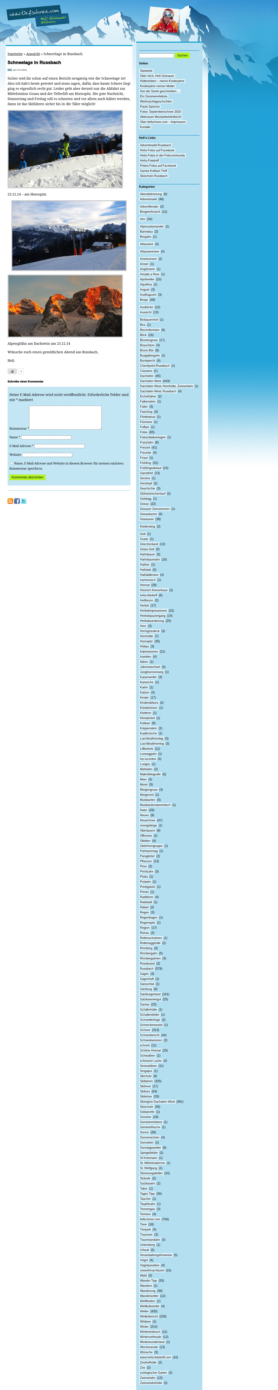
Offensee (146, 835)
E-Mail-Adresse (21, 446)
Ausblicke (146, 307)
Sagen (144, 973)
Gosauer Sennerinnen (155, 509)
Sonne (144, 1132)
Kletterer (145, 713)
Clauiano (146, 370)
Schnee (145, 1030)
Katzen (144, 692)
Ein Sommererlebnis (153, 96)
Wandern (146, 1285)
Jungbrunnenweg (151, 672)
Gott (142, 534)
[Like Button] (12, 371)
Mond (144, 784)
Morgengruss (149, 789)
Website (15, 455)
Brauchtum (147, 345)
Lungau (145, 764)
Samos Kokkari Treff (153, 170)
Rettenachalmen (151, 938)
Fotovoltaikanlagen (153, 437)
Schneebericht (149, 1035)
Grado (144, 539)
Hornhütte (146, 636)
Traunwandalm (150, 1239)
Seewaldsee (148, 1065)
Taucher (145, 1198)
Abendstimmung (151, 194)
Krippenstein (148, 728)
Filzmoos (146, 422)
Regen (144, 912)
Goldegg (145, 498)
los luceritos (148, 759)
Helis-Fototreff (149, 160)
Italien (144, 661)
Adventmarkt (148, 199)
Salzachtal (147, 984)
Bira (142, 324)
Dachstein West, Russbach (158, 391)
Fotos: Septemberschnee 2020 (160, 111)
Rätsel (144, 907)
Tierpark (145, 1229)
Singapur (146, 1071)
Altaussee (146, 244)
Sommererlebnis (151, 1122)
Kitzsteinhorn (149, 707)
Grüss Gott (147, 549)
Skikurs (145, 1091)
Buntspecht (147, 360)
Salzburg (146, 989)
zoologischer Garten (153, 1372)
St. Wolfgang (148, 1168)
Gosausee (147, 519)
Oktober (145, 840)
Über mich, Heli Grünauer (157, 75)
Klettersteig (147, 526)
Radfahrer (146, 897)
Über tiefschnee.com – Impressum (163, 122)
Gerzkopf (146, 483)
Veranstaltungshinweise (156, 1255)
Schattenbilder (149, 1014)
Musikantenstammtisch (155, 805)
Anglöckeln (147, 269)
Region (145, 927)
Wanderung (147, 1290)
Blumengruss (149, 340)
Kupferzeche (148, 733)
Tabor (144, 1188)
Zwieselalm (147, 1377)
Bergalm (145, 236)
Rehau (144, 932)
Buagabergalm (150, 355)
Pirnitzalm (146, 871)
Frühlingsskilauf (150, 468)
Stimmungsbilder (151, 1173)
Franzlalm (146, 442)
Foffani (144, 427)
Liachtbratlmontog (152, 743)
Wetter (144, 1311)
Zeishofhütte (148, 1362)
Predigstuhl (147, 886)
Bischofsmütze (150, 329)
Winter (144, 1326)
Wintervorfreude (150, 1336)
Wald (143, 1275)
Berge (144, 299)
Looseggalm (148, 753)
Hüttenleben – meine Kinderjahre (162, 81)
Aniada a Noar (149, 274)
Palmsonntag (149, 851)
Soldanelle (147, 1111)
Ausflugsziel (148, 294)
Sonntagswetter (150, 1147)
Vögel (144, 1260)
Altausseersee (149, 251)
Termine (145, 1214)
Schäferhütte (148, 1009)
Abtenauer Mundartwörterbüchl (160, 116)
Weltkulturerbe (149, 1306)
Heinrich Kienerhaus (154, 590)
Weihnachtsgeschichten (156, 101)
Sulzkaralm (147, 1183)
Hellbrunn (146, 600)
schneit (145, 1045)
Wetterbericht (149, 1316)
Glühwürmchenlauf (152, 493)
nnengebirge (148, 825)
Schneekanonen (151, 1040)
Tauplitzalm (147, 1204)
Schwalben (147, 1055)
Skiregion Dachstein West (157, 1101)
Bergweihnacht (150, 211)
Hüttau (144, 646)
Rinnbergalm (148, 953)
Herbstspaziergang (152, 615)
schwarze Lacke (151, 1060)
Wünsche (146, 1352)
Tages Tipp (147, 1193)
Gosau (144, 503)
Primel (144, 892)
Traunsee (146, 1234)
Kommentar (19, 428)
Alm (142, 219)
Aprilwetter (147, 279)
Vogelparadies (149, 1265)
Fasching (146, 411)
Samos (144, 1004)
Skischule (146, 1106)
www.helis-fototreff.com (155, 1357)
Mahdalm (146, 769)
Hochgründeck (150, 631)
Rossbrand (147, 963)
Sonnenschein (149, 1137)
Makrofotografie (150, 774)
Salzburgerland (150, 994)
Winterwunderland (152, 1342)
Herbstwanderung (152, 620)
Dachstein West (150, 381)
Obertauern (147, 830)
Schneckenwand (151, 1024)
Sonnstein (147, 1142)
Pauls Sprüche (150, 106)
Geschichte (147, 488)
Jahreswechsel (150, 666)
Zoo (142, 1367)
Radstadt (146, 902)
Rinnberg (146, 948)
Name (14, 437)
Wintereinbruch (150, 1331)
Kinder (144, 697)
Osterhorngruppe (151, 845)
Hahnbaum (147, 554)
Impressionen (149, 651)
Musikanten (147, 799)
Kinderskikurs (149, 702)
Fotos (144, 432)
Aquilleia (146, 284)
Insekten (145, 656)
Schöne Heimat (150, 1050)
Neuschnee (147, 820)
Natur (143, 810)
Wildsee (145, 1321)
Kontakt (145, 127)
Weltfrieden (147, 1301)
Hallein (145, 564)
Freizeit (145, 447)
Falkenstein (148, 401)
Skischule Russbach (154, 175)
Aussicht (33, 54)
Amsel (144, 264)
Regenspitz (147, 922)
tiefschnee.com (150, 1219)
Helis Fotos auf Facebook (157, 150)
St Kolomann (148, 1157)
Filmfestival (147, 416)
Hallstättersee (149, 574)
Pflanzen (146, 861)
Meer (143, 779)
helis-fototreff (148, 595)
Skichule (146, 1076)
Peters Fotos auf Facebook (158, 165)
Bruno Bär (147, 350)
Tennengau (147, 1209)
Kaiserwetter (148, 677)
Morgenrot (147, 794)
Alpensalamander (152, 226)
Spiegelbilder (149, 1152)
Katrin (144, 687)
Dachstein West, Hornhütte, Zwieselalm (166, 386)
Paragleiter (147, 856)
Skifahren (146, 1081)
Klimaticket (147, 718)
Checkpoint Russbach (155, 365)
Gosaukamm (148, 514)
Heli (10, 69)
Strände (145, 1178)
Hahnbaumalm (150, 559)
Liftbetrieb (146, 748)
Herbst (144, 605)
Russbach (147, 968)
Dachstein (147, 376)
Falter (144, 406)
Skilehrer (146, 1096)
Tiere (143, 1224)
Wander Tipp (148, 1280)
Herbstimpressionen (153, 610)
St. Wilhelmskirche (152, 1163)
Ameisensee (148, 258)
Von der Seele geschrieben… (159, 91)
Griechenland (149, 544)
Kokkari (145, 723)
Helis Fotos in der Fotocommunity (162, 155)
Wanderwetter (149, 1296)
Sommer (145, 1117)
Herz (143, 626)
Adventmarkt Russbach (155, 145)
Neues (144, 815)
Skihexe (145, 1086)
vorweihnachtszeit (152, 1270)
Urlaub (144, 1250)
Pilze (143, 866)
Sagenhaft (147, 978)
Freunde (145, 452)
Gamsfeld (146, 473)
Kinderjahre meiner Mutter (157, 86)
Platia (144, 876)
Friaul (144, 457)
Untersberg (147, 1244)
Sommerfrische (150, 1127)
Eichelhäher (148, 396)
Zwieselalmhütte (151, 1383)
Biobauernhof (149, 319)
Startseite (15, 54)
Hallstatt (145, 569)
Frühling (145, 462)
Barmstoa (146, 231)
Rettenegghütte (150, 943)
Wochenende (149, 1347)
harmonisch (148, 580)
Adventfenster (149, 206)
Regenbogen (149, 917)
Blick (143, 335)
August (144, 289)
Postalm (145, 881)
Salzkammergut (150, 999)
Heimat (145, 585)
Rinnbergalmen (150, 958)
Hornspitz (146, 641)
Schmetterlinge (150, 1019)
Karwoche (147, 682)
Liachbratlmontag (151, 738)
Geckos (145, 478)
